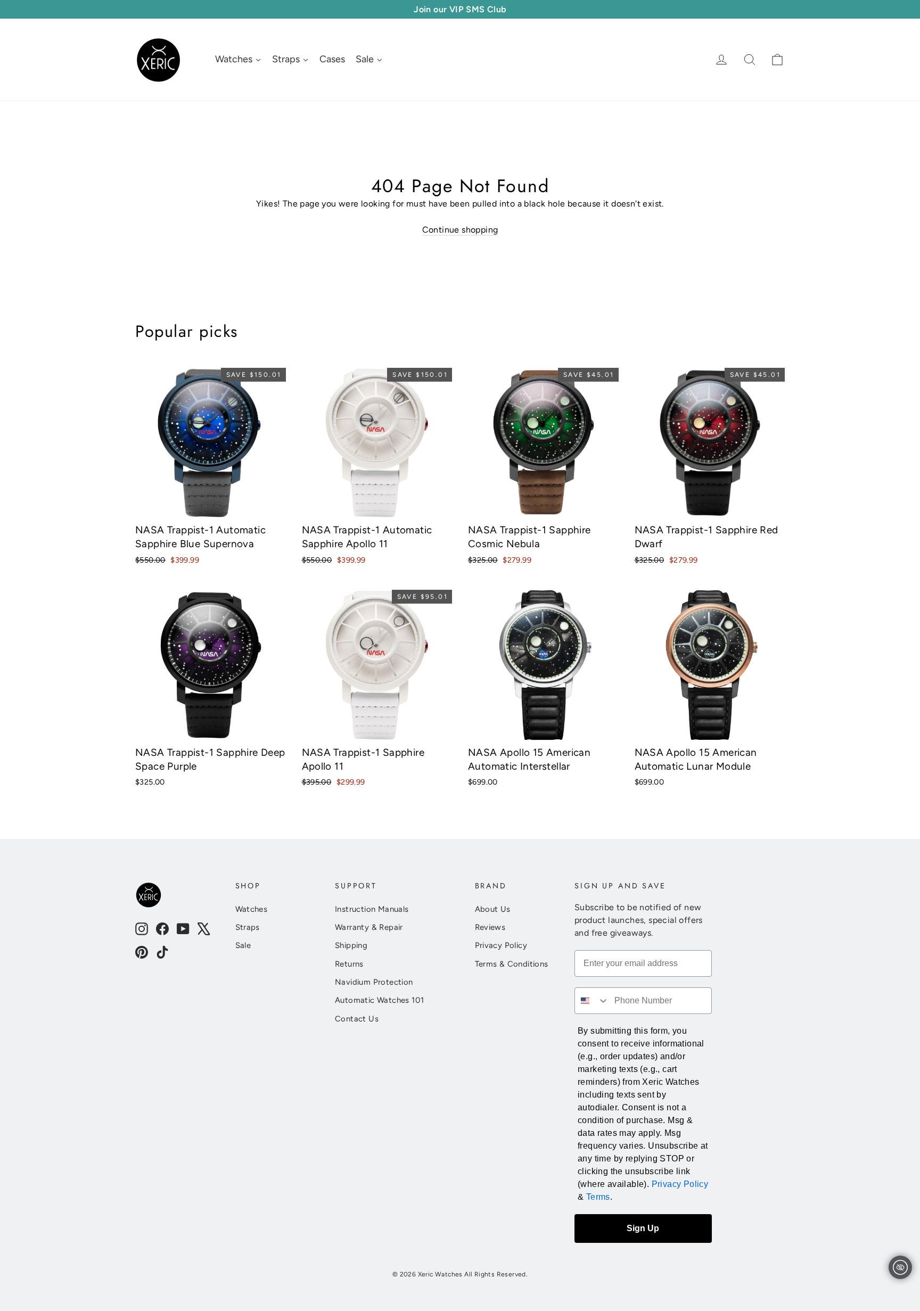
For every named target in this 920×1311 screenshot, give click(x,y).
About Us (493, 909)
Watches (251, 909)
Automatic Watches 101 (379, 1000)
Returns (349, 964)
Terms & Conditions (511, 964)
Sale (243, 945)
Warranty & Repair (369, 927)
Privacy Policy (501, 945)
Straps (247, 927)
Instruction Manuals (372, 909)
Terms (598, 1196)
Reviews (490, 927)
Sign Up (643, 1228)
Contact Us (357, 1019)
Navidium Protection (374, 982)
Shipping (351, 945)
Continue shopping (460, 230)
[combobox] (592, 1000)
